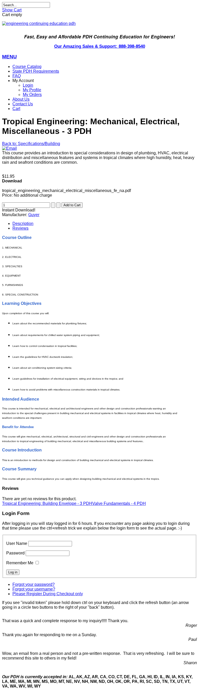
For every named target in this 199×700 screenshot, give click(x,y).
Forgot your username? (33, 589)
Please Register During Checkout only (47, 594)
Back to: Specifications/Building (31, 143)
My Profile (32, 90)
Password (15, 553)
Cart (16, 108)
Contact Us (22, 104)
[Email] (9, 148)
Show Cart (12, 10)
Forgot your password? (33, 584)
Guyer (33, 214)
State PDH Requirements (35, 71)
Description (22, 223)
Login (28, 85)
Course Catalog (26, 66)
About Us (21, 99)
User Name (16, 543)
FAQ (16, 76)
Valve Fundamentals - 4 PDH (119, 503)
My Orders (32, 94)
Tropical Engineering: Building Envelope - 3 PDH (47, 503)
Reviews (20, 228)
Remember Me (19, 563)
